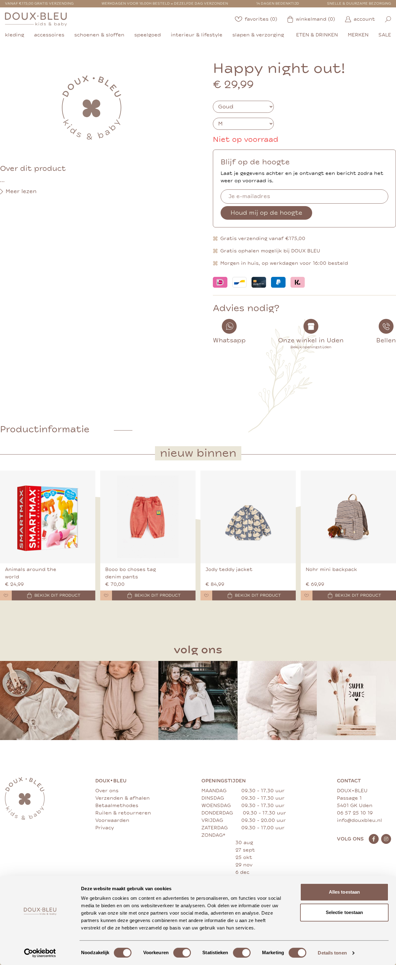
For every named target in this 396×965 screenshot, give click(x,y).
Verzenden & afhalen (122, 798)
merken (358, 35)
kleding (14, 35)
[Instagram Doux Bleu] (386, 839)
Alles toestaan (344, 892)
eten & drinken (317, 35)
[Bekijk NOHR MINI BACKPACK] (348, 517)
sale (384, 35)
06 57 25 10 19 (355, 813)
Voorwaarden (112, 820)
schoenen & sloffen (99, 35)
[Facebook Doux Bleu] (374, 839)
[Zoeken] (388, 19)
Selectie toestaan (344, 912)
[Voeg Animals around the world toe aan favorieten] (6, 595)
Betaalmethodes (116, 805)
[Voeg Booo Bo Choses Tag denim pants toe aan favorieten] (106, 595)
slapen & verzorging (258, 35)
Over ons (106, 791)
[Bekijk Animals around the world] (47, 517)
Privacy (104, 828)
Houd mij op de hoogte (266, 213)
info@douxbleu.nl (359, 820)
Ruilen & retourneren (123, 813)
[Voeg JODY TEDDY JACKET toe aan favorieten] (206, 595)
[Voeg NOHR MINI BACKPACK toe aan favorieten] (306, 595)
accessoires (49, 35)
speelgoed (147, 35)
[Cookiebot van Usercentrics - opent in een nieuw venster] (40, 953)
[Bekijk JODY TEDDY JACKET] (248, 517)
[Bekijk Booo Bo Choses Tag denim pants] (148, 517)
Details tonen (332, 952)
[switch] (182, 953)
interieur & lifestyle (196, 35)
